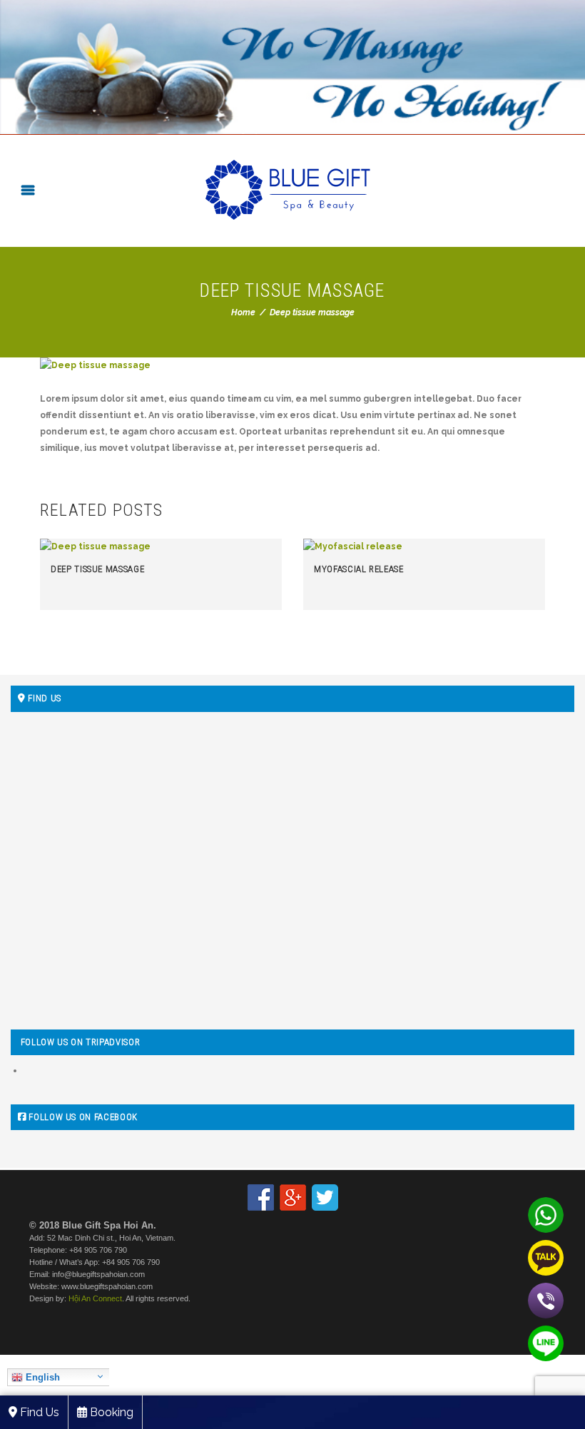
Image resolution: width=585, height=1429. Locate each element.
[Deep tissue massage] (292, 365)
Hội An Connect (95, 1298)
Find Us (38, 1412)
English (41, 1377)
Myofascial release (359, 569)
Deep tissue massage (97, 569)
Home (243, 312)
